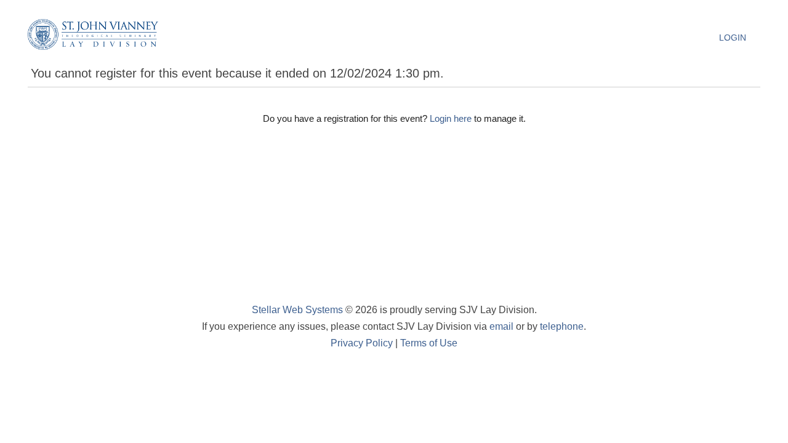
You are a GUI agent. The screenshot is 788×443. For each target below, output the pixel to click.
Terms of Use (428, 343)
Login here (451, 118)
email (501, 326)
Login (732, 37)
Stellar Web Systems (297, 310)
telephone (562, 326)
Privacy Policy (362, 343)
